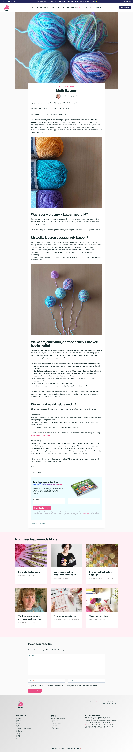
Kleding (18, 718)
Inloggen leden (125, 7)
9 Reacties (111, 578)
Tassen (18, 733)
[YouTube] (9, 1)
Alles (17, 717)
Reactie (32, 656)
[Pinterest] (12, 1)
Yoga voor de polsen (98, 616)
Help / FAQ (54, 725)
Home (32, 7)
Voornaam (36, 499)
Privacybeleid (86, 513)
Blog (53, 7)
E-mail (71, 499)
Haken (57, 87)
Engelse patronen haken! (65, 616)
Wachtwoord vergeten (58, 718)
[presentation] (31, 555)
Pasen (18, 736)
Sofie (66, 96)
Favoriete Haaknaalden (29, 572)
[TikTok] (14, 1)
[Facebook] (3, 1)
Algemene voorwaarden (58, 727)
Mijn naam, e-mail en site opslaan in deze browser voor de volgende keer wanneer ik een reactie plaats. (63, 686)
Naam (31, 681)
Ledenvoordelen (56, 723)
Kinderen (19, 731)
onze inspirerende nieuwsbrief (100, 701)
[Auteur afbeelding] (58, 96)
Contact (53, 717)
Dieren (18, 723)
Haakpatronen (55, 720)
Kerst (17, 738)
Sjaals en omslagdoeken (23, 728)
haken (42, 523)
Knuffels (18, 722)
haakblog (35, 523)
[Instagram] (6, 1)
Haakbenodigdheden (70, 87)
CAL (17, 730)
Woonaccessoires (21, 727)
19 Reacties (75, 619)
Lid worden (54, 722)
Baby (18, 725)
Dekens (18, 720)
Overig (18, 735)
